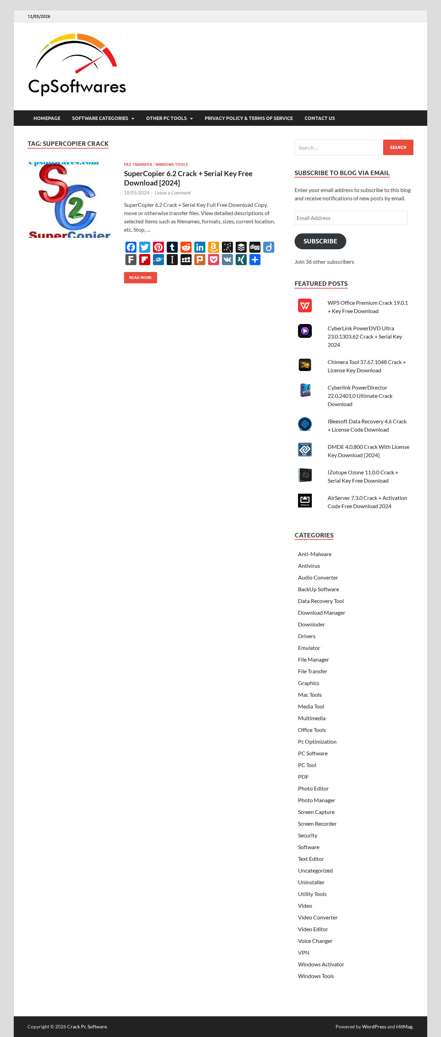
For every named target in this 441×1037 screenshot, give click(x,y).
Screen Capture (316, 811)
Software (308, 847)
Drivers (307, 636)
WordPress (374, 1026)
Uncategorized (315, 870)
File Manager (313, 659)
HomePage (46, 118)
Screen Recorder (317, 823)
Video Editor (313, 929)
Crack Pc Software (87, 1026)
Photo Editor (313, 788)
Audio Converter (318, 577)
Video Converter (318, 917)
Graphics (308, 682)
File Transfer (138, 164)
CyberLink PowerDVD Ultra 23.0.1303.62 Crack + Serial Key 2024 (365, 336)
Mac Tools (310, 694)
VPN (303, 952)
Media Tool (311, 706)
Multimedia (312, 718)
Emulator (309, 647)
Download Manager (321, 612)
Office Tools (312, 729)
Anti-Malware (314, 554)
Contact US (320, 118)
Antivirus (309, 565)
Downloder (311, 624)
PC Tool (307, 765)
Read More (138, 276)
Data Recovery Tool (321, 600)
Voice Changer (315, 940)
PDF (303, 776)
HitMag (404, 1026)
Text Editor (311, 858)
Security (307, 835)
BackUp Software (318, 589)
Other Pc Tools (166, 118)
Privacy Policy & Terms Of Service (249, 118)
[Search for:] (354, 147)
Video (305, 905)
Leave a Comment (173, 192)
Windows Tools (171, 164)
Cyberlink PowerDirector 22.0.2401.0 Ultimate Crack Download (360, 395)
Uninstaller (311, 882)
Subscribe (320, 241)
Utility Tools (312, 893)
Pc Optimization (317, 741)
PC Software (313, 753)
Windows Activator (321, 964)
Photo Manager (316, 800)
